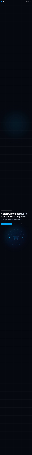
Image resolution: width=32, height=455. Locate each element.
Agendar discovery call (6, 223)
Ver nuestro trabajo (17, 223)
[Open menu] (30, 1)
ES (26, 1)
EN (28, 1)
